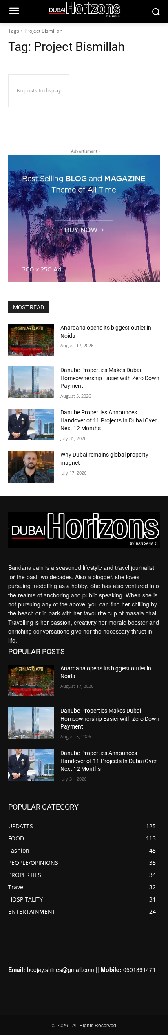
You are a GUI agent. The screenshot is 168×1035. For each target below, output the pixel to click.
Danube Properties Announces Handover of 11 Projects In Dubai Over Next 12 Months (108, 420)
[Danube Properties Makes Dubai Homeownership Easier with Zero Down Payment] (31, 382)
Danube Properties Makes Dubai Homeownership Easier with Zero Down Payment (109, 378)
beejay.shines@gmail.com (60, 969)
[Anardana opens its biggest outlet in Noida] (31, 340)
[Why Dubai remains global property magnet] (31, 467)
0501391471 (139, 969)
